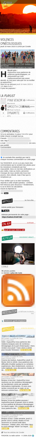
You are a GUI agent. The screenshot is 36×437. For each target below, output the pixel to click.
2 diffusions (30, 100)
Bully (10, 86)
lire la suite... (26, 350)
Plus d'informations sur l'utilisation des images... (17, 67)
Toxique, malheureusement (14, 336)
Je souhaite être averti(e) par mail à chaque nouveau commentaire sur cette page (17, 158)
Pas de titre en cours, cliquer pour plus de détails (17, 2)
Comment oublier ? (10, 354)
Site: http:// (4, 141)
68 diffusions (29, 107)
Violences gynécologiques (15, 321)
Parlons (6, 374)
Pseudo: (3, 138)
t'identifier (25, 134)
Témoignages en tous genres (14, 394)
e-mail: (3, 143)
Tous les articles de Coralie (13, 432)
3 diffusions (30, 113)
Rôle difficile (7, 412)
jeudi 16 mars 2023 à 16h (14, 230)
